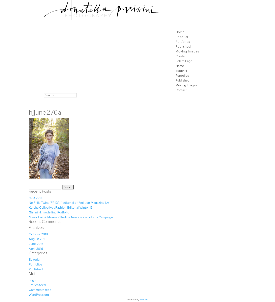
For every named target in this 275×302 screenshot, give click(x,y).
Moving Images (186, 85)
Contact (181, 90)
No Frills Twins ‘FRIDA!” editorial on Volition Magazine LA (69, 203)
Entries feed (37, 285)
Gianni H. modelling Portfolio (49, 212)
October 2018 (38, 234)
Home (180, 66)
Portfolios (182, 76)
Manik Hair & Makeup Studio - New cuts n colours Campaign (71, 217)
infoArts (144, 299)
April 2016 (36, 249)
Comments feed (40, 290)
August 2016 (37, 239)
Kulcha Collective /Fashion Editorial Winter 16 (60, 208)
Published (182, 80)
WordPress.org (39, 295)
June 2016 (36, 244)
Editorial (181, 71)
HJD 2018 (35, 198)
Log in (33, 280)
